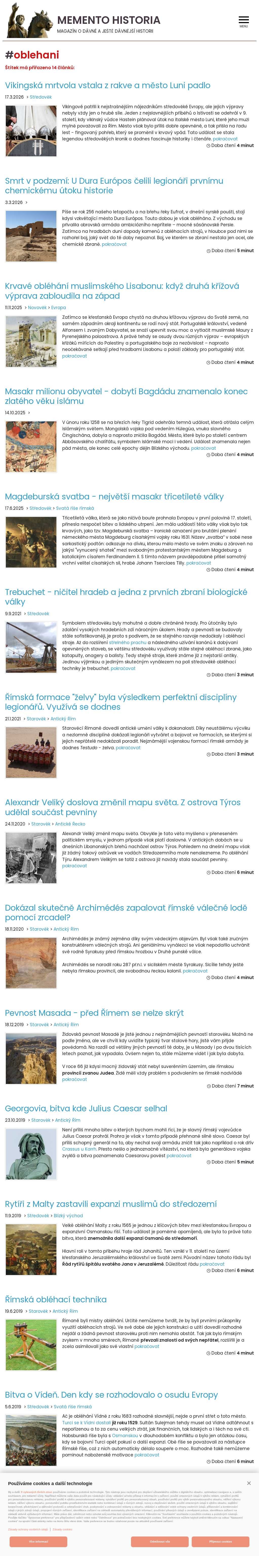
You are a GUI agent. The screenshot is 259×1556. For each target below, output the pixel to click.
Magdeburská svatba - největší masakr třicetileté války (114, 496)
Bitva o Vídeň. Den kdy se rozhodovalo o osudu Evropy (111, 1394)
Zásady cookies (62, 1529)
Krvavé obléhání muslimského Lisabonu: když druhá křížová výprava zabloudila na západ (122, 290)
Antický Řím (63, 719)
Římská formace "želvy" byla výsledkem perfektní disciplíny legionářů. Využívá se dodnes (121, 702)
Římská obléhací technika (56, 1299)
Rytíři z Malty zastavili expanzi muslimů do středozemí (111, 1204)
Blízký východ (68, 1216)
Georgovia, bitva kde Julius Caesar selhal (86, 1108)
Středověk (41, 97)
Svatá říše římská (75, 508)
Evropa (58, 308)
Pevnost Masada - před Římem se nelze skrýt (94, 1013)
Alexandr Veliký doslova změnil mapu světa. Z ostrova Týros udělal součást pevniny (123, 807)
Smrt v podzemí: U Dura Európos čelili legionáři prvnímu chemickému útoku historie (114, 185)
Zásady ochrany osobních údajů (28, 1529)
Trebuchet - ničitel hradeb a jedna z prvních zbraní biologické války (126, 596)
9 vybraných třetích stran (36, 1492)
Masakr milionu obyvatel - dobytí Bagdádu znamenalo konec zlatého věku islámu (126, 396)
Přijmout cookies (220, 1541)
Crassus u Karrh (79, 1149)
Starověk (36, 719)
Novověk (37, 308)
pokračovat (225, 139)
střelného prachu (127, 643)
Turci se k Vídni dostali (86, 1423)
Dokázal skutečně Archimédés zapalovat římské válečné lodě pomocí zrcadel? (126, 912)
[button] (249, 1483)
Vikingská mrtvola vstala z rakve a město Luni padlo (107, 85)
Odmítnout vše (160, 1541)
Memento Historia (109, 20)
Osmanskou (125, 1436)
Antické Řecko (70, 824)
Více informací (38, 1541)
